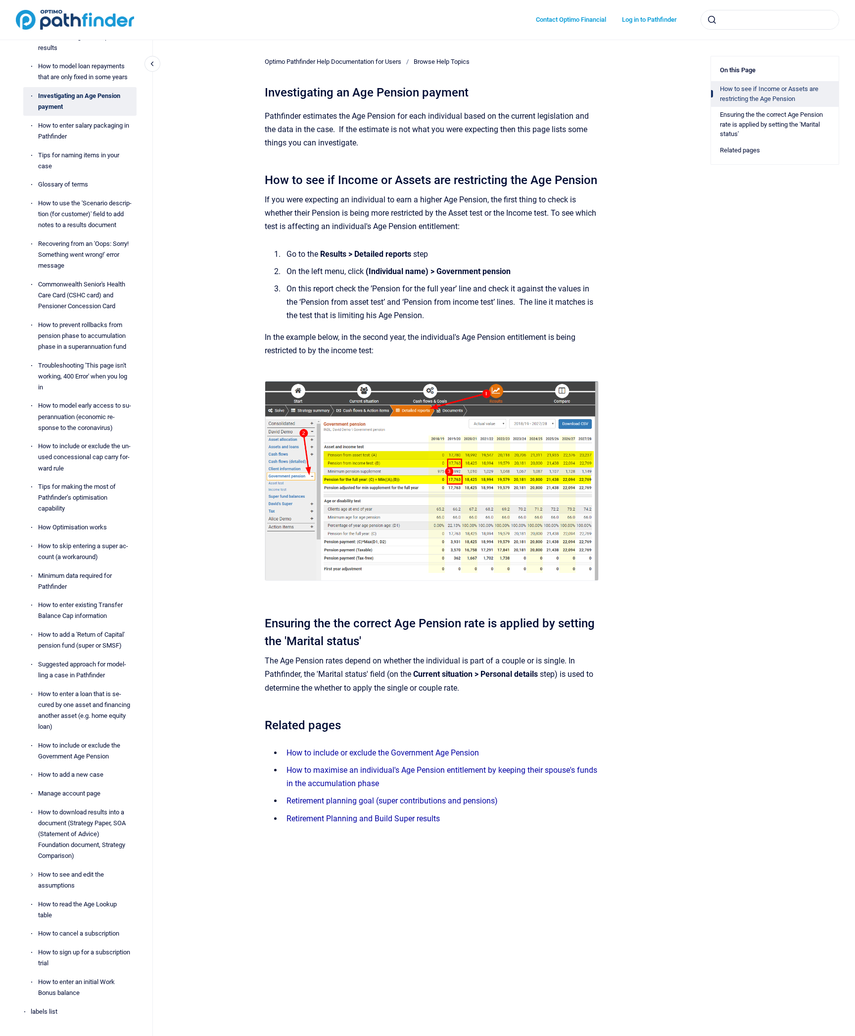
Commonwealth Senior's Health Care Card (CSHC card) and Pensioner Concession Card (81, 295)
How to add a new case (70, 775)
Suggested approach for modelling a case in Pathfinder (82, 669)
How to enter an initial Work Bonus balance (76, 987)
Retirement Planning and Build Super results (363, 818)
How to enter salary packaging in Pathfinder (83, 131)
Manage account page (69, 793)
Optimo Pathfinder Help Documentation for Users (333, 61)
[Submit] (712, 20)
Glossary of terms (63, 184)
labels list (44, 1011)
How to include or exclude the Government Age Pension (79, 751)
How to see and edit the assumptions (71, 880)
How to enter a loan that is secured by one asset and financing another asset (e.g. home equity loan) (84, 710)
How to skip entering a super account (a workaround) (83, 551)
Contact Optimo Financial (571, 19)
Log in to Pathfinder (649, 19)
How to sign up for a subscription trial (84, 957)
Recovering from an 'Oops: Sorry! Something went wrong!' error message (83, 254)
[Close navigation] (152, 64)
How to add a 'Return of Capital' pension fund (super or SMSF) (81, 640)
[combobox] (770, 19)
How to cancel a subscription (78, 934)
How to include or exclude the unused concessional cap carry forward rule (84, 457)
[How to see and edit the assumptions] (32, 875)
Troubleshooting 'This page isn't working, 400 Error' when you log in (82, 376)
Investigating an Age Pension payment (79, 101)
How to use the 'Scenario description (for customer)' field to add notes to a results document (85, 214)
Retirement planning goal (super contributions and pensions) (392, 800)
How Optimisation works (72, 527)
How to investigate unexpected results (81, 42)
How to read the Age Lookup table (77, 909)
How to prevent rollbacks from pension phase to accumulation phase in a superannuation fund (82, 335)
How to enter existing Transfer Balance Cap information (80, 611)
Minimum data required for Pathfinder (75, 581)
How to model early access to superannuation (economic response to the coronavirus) (84, 416)
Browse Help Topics (442, 61)
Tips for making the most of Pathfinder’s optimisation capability (77, 497)
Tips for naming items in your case (78, 160)
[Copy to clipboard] (260, 179)
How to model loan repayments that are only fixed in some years (83, 72)
